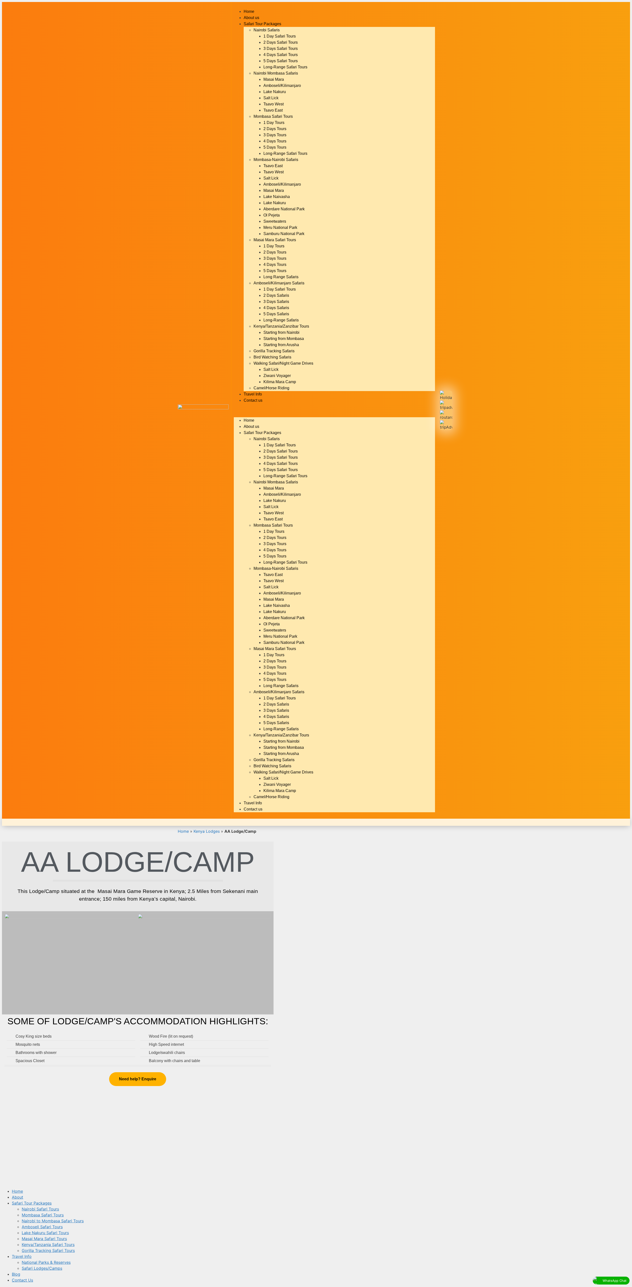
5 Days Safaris (276, 314)
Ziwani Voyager (277, 376)
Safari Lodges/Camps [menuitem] (42, 1268)
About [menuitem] (17, 1197)
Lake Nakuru (274, 92)
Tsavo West (273, 104)
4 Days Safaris (276, 308)
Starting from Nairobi (281, 332)
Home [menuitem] (17, 1191)
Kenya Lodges (207, 831)
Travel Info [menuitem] (22, 1256)
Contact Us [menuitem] (22, 1280)
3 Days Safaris (276, 301)
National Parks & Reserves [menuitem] (46, 1262)
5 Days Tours (274, 147)
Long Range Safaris (280, 277)
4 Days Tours (274, 141)
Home (249, 11)
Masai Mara (273, 79)
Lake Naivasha (276, 197)
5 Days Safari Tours (280, 61)
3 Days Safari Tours (280, 48)
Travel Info (253, 394)
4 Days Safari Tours (280, 55)
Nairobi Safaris (267, 30)
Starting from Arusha (281, 345)
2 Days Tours (274, 129)
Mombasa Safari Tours (273, 116)
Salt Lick (270, 98)
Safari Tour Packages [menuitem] (32, 1203)
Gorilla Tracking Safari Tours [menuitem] (48, 1250)
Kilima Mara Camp (279, 382)
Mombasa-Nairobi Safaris (276, 160)
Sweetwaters (274, 221)
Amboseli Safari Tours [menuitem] (42, 1226)
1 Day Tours (273, 122)
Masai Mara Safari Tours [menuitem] (44, 1238)
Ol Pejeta (271, 215)
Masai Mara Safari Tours (275, 240)
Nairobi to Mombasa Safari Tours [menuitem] (53, 1220)
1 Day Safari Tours (279, 36)
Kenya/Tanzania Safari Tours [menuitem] (48, 1244)
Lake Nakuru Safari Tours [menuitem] (45, 1232)
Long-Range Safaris (281, 320)
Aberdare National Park (284, 209)
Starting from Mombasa (283, 339)
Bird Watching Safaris (272, 357)
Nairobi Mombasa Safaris (276, 73)
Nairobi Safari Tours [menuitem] (40, 1209)
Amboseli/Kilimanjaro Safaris (279, 283)
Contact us (253, 400)
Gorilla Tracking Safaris (274, 351)
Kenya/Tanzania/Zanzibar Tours (281, 326)
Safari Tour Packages (262, 24)
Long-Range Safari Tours (285, 67)
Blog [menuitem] (16, 1274)
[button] (334, 410)
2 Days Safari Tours (280, 42)
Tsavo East (273, 110)
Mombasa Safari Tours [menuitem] (43, 1214)
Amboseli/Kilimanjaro (282, 85)
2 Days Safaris (276, 295)
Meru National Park (280, 227)
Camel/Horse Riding (271, 388)
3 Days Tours (274, 135)
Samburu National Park (283, 234)
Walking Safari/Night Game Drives (283, 363)
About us (251, 18)
